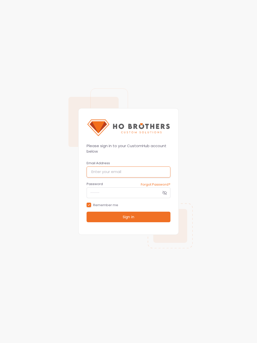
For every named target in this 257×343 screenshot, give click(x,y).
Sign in (128, 216)
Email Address (98, 163)
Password (95, 184)
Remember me (105, 205)
